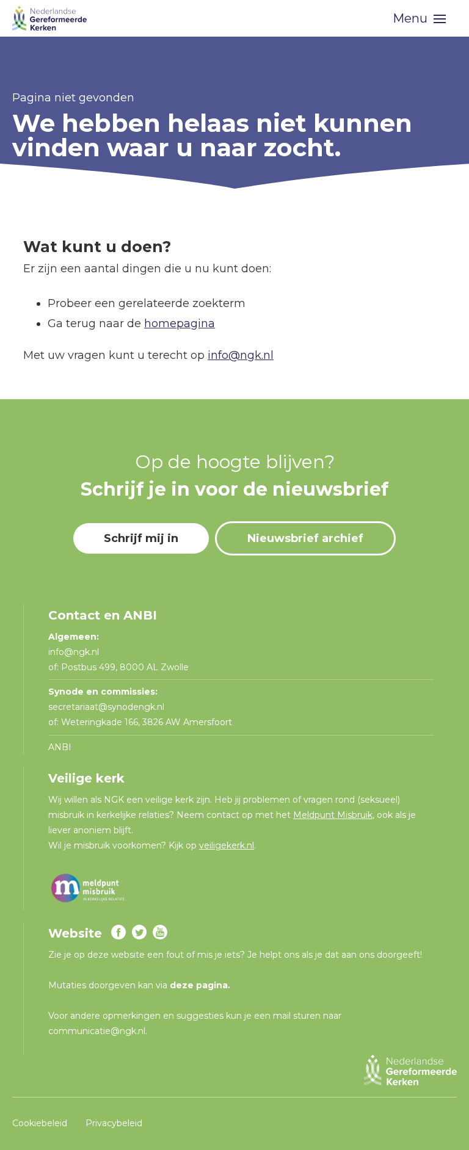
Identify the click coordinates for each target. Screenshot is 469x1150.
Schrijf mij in (141, 538)
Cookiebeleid (39, 1123)
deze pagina (199, 985)
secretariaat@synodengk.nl (106, 706)
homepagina (179, 323)
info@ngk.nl (241, 355)
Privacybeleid (113, 1123)
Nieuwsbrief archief (305, 538)
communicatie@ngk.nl (96, 1030)
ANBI (59, 747)
